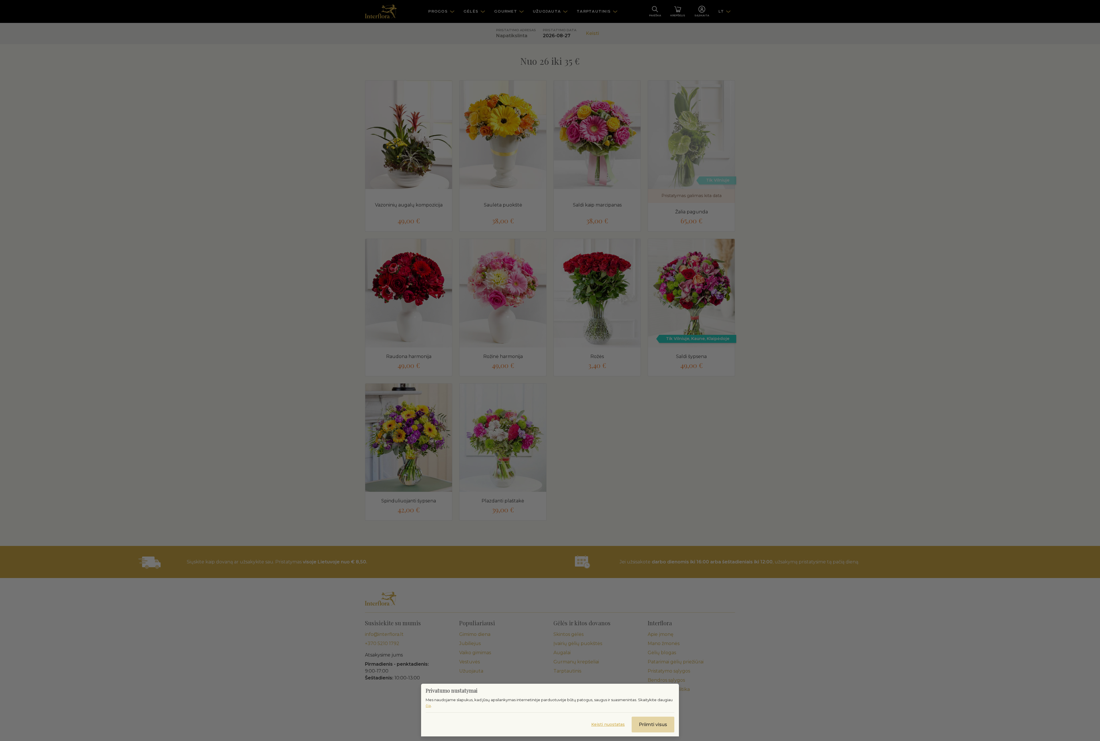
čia (428, 705)
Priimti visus (653, 724)
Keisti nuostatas (608, 724)
